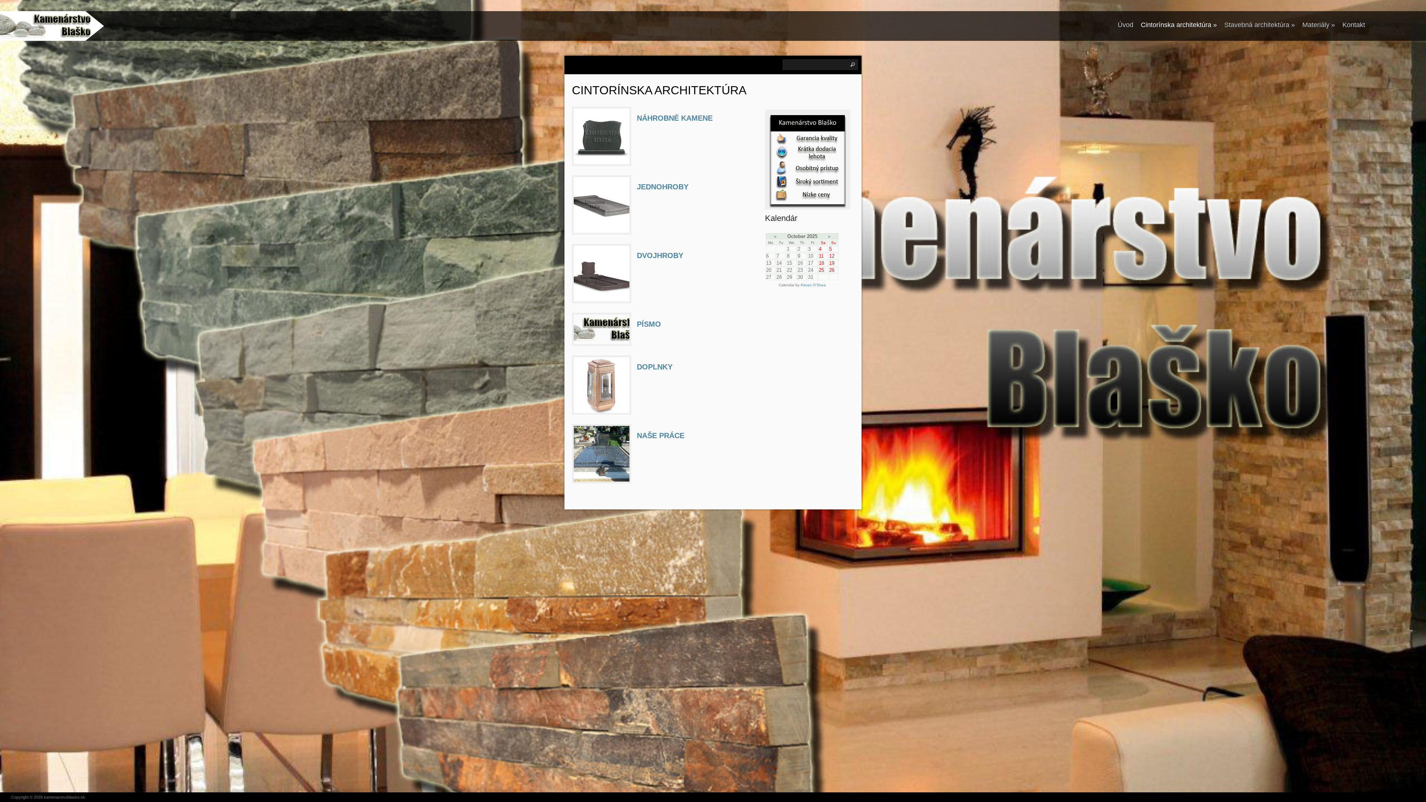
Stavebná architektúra (1259, 25)
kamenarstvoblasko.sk (64, 797)
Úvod (1125, 25)
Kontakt (1353, 25)
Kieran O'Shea (813, 285)
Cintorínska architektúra (1179, 25)
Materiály (1318, 25)
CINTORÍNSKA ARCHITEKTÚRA (659, 90)
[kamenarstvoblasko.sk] (46, 26)
